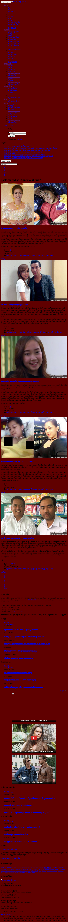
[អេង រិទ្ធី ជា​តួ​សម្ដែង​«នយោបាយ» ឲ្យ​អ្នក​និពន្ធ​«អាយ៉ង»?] (34, 534)
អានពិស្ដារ (3, 259)
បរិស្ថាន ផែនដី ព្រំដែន (13, 24)
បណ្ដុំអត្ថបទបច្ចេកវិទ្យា (13, 84)
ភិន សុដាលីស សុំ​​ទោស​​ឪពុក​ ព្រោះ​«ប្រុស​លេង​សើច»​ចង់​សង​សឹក (20, 381)
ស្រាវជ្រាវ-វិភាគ (8, 86)
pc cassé (12, 872)
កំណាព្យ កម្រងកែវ (12, 116)
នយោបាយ (11, 16)
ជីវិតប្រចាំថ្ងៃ (11, 52)
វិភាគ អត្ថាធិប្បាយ (12, 88)
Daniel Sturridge (18, 867)
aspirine (28, 871)
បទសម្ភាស (11, 92)
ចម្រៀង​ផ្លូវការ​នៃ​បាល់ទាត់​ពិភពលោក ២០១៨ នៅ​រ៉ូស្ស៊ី (20, 680)
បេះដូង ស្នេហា (11, 58)
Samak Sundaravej (27, 867)
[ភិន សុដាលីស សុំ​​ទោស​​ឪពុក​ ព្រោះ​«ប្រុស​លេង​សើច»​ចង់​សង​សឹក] (34, 377)
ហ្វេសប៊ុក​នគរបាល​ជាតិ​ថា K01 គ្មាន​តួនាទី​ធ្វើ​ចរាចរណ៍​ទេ (21, 629)
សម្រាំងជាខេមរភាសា (11, 255)
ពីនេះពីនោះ (11, 109)
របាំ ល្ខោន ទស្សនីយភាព (14, 37)
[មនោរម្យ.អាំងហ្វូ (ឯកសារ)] (18, 1)
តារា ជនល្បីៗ (41, 255)
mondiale (48, 869)
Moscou (18, 871)
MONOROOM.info (34, 600)
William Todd (34, 871)
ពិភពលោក (10, 13)
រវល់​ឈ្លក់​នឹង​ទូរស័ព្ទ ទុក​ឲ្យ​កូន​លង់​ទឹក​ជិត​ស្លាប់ (18, 805)
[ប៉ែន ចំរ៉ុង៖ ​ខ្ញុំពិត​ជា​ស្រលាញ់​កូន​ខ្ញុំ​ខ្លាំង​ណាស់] (34, 301)
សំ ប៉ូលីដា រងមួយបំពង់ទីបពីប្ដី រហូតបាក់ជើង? (14, 228)
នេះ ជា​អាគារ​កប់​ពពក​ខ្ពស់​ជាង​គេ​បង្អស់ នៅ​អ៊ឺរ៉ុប (18, 673)
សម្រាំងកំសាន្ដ (49, 255)
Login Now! (11, 136)
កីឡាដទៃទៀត (11, 71)
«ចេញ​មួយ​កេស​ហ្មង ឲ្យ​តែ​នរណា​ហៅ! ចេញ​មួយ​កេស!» (21, 841)
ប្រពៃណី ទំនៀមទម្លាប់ (13, 45)
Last (5, 588)
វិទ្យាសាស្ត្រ (10, 80)
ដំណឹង (6, 5)
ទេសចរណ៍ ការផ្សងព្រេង (14, 107)
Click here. (20, 139)
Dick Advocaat (42, 869)
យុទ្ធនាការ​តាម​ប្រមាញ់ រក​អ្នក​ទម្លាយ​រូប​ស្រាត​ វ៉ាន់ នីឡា (17, 461)
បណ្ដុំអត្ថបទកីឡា (12, 75)
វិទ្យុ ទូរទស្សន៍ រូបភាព (13, 41)
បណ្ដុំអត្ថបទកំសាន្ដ (12, 122)
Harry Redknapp (56, 869)
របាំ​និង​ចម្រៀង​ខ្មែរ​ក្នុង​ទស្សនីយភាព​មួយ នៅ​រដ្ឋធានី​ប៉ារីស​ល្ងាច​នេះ (23, 687)
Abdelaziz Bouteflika (38, 867)
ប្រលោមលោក (11, 114)
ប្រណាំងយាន (11, 69)
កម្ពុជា (9, 7)
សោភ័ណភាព (11, 56)
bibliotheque (10, 867)
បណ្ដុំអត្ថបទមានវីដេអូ (13, 101)
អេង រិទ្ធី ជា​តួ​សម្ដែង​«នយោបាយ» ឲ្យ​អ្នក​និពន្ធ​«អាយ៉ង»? (18, 538)
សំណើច (10, 118)
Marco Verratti (19, 872)
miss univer (26, 872)
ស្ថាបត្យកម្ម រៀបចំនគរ (13, 32)
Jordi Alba (23, 871)
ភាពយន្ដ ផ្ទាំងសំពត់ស (13, 43)
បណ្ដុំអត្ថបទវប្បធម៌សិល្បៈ (14, 49)
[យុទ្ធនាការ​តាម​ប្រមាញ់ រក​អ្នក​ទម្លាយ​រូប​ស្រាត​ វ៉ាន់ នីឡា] (34, 458)
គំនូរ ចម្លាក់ (10, 33)
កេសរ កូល (12, 563)
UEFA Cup (3, 867)
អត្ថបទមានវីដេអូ (22, 332)
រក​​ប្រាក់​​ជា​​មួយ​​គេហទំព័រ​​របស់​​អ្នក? (9, 849)
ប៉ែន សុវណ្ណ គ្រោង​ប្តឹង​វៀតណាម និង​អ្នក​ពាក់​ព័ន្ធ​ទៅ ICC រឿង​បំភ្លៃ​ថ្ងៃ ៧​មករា (27, 644)
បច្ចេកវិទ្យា (10, 78)
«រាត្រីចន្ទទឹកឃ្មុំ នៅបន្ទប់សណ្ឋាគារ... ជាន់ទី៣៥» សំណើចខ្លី (22, 827)
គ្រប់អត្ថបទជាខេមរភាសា (24, 255)
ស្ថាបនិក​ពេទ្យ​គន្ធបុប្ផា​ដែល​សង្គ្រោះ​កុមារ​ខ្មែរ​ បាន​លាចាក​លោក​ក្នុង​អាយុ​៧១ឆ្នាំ (27, 812)
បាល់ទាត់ (10, 66)
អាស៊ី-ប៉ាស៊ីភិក (11, 11)
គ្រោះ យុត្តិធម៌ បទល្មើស (14, 22)
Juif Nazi (36, 869)
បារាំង (9, 9)
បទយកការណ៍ (11, 94)
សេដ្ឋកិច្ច (10, 20)
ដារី (10, 250)
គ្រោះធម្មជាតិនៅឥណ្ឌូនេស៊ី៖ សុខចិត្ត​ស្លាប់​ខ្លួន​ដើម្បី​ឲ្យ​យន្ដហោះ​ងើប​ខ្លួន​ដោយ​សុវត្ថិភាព (29, 798)
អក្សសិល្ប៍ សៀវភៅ (13, 39)
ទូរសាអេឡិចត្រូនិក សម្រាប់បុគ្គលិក (11, 858)
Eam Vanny (23, 869)
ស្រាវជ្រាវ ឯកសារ (12, 90)
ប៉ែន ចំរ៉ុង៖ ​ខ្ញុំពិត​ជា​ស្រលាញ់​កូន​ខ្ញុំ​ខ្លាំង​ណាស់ (14, 304)
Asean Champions (57, 867)
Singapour (11, 869)
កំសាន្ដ (6, 103)
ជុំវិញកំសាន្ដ (34, 255)
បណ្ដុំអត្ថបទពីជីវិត (12, 62)
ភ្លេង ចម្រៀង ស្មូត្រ (12, 35)
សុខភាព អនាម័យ (12, 54)
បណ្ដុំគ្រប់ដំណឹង (12, 28)
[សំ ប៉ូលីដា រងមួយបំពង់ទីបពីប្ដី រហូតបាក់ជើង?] (34, 224)
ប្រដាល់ (10, 67)
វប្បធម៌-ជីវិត (7, 30)
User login (10, 125)
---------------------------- (14, 14)
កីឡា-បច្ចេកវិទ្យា (8, 64)
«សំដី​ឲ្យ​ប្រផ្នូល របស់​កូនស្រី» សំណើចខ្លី (16, 834)
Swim (59, 871)
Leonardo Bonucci (10, 871)
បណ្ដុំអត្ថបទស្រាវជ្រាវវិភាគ (14, 97)
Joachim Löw (29, 869)
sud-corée (17, 869)
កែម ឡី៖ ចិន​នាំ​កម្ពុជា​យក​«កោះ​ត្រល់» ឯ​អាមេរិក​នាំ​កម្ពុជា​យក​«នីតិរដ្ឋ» (25, 637)
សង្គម (9, 18)
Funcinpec (47, 867)
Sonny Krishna (42, 871)
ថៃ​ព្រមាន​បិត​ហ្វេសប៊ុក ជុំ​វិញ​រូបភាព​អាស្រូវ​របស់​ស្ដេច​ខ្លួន (20, 651)
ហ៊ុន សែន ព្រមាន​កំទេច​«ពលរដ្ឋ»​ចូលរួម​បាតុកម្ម (18, 658)
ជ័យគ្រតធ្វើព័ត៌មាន (13, 113)
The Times (32, 872)
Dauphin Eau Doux (52, 871)
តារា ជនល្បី (11, 105)
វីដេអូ (5, 99)
